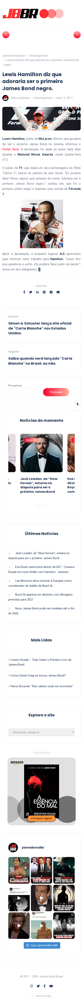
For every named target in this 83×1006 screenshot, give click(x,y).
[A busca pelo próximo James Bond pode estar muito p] (64, 898)
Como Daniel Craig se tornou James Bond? (38, 675)
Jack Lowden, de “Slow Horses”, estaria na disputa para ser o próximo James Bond (39, 485)
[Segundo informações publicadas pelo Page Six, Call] (41, 870)
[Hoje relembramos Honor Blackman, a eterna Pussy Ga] (19, 925)
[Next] (45, 506)
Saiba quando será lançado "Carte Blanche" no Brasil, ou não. (40, 361)
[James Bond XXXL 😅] (41, 925)
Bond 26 (31, 440)
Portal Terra (10, 149)
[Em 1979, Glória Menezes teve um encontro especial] (64, 925)
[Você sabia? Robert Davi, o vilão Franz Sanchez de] (19, 870)
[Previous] (38, 506)
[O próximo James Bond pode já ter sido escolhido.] (64, 870)
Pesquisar (15, 385)
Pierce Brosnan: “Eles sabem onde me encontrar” (42, 686)
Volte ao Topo (43, 995)
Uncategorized (43, 97)
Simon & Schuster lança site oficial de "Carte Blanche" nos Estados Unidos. (39, 328)
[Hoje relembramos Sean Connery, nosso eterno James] (41, 898)
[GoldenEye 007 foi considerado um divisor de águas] (19, 898)
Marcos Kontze (20, 97)
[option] (41, 465)
